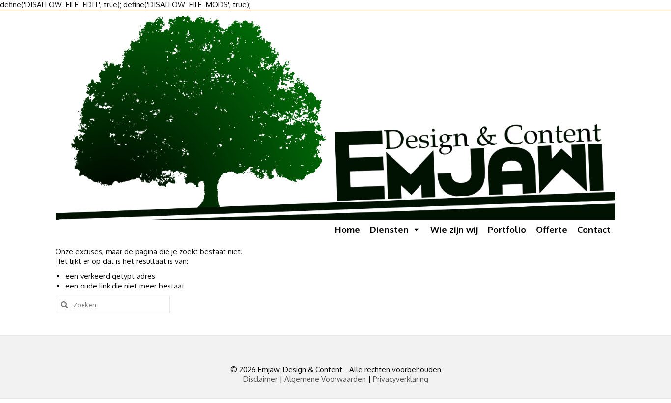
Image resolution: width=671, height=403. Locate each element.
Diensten (389, 229)
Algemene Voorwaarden (325, 379)
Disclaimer (260, 379)
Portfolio (507, 229)
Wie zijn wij (454, 229)
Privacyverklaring (400, 379)
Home (347, 229)
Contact (594, 229)
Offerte (551, 229)
